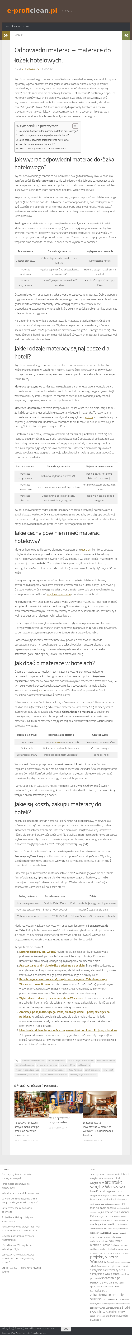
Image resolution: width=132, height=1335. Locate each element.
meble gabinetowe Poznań (105, 1224)
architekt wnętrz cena (56, 1060)
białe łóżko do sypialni (106, 1060)
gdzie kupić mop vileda (113, 1196)
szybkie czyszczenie (59, 594)
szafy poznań (108, 1070)
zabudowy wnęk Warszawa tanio (83, 1074)
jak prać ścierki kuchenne (115, 1212)
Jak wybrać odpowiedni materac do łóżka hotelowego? (48, 130)
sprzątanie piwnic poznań (104, 1273)
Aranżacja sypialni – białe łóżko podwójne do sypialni (52, 965)
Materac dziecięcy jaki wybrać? (38, 951)
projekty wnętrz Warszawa (104, 1259)
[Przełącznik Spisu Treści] (74, 126)
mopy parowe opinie (119, 1233)
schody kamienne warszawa (53, 1070)
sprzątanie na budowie (118, 1266)
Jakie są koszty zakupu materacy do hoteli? (42, 148)
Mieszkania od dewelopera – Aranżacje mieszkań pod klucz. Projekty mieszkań (68, 1030)
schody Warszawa (74, 1070)
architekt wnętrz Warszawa (107, 1184)
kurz (41, 690)
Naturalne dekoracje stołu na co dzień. (20, 1193)
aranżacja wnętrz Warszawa (103, 1174)
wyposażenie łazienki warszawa (54, 1074)
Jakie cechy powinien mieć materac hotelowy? (44, 139)
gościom (86, 549)
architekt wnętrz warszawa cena (81, 1060)
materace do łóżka (67, 1065)
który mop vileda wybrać (119, 1220)
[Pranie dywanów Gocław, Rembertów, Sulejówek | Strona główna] (32, 10)
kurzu (58, 742)
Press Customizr (38, 1333)
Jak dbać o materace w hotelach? (37, 144)
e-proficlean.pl (30, 68)
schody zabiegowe (92, 1070)
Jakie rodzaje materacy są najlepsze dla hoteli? (44, 135)
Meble (18, 35)
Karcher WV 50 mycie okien (100, 1220)
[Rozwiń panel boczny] (6, 35)
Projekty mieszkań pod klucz (27, 1070)
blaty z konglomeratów (25, 1065)
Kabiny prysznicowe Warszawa (108, 1216)
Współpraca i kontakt (17, 26)
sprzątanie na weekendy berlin (108, 1270)
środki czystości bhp (99, 1316)
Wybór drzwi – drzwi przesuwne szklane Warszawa (51, 998)
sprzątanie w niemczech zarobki (105, 1286)
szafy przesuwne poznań (113, 1299)
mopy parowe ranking (100, 1237)
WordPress (15, 1333)
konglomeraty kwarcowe (47, 1065)
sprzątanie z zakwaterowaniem (103, 1292)
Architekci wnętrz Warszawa (33, 1060)
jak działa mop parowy (112, 1204)
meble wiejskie (84, 1065)
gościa (89, 417)
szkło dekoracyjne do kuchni (27, 1074)
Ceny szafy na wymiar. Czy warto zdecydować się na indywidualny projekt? (18, 1258)
